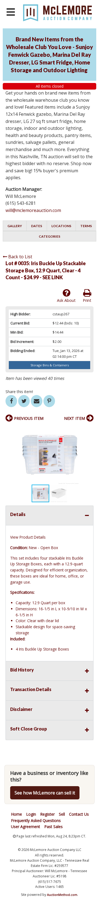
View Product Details (28, 537)
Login (31, 814)
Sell (62, 814)
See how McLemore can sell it (45, 793)
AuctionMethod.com (62, 895)
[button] (88, 430)
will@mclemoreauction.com (33, 210)
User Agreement (25, 826)
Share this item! (19, 391)
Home (16, 814)
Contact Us (79, 814)
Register (47, 814)
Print (87, 300)
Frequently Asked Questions (36, 820)
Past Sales (53, 826)
